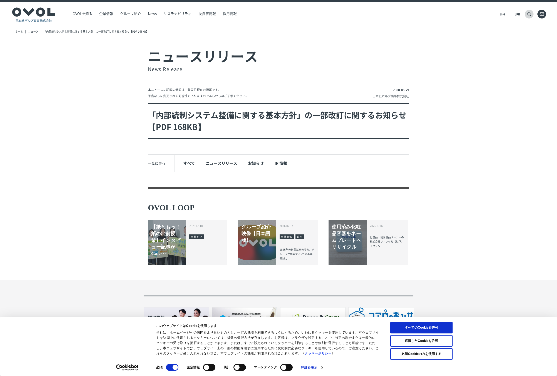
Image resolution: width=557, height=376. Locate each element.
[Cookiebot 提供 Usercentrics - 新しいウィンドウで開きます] (127, 367)
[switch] (209, 367)
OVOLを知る (82, 13)
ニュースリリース (221, 163)
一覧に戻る (156, 163)
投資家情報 (207, 13)
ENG (502, 14)
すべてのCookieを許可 (421, 327)
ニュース (33, 31)
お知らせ (256, 163)
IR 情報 (281, 163)
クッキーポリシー (318, 353)
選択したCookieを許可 (421, 341)
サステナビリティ (177, 13)
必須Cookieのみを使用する (421, 354)
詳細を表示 (309, 367)
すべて (189, 163)
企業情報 (106, 13)
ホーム (19, 31)
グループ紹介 (130, 13)
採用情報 (230, 13)
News (152, 13)
